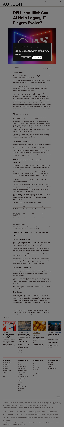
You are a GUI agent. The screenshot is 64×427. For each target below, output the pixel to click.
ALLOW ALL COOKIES (37, 57)
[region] (32, 52)
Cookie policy (18, 54)
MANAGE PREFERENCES (26, 57)
